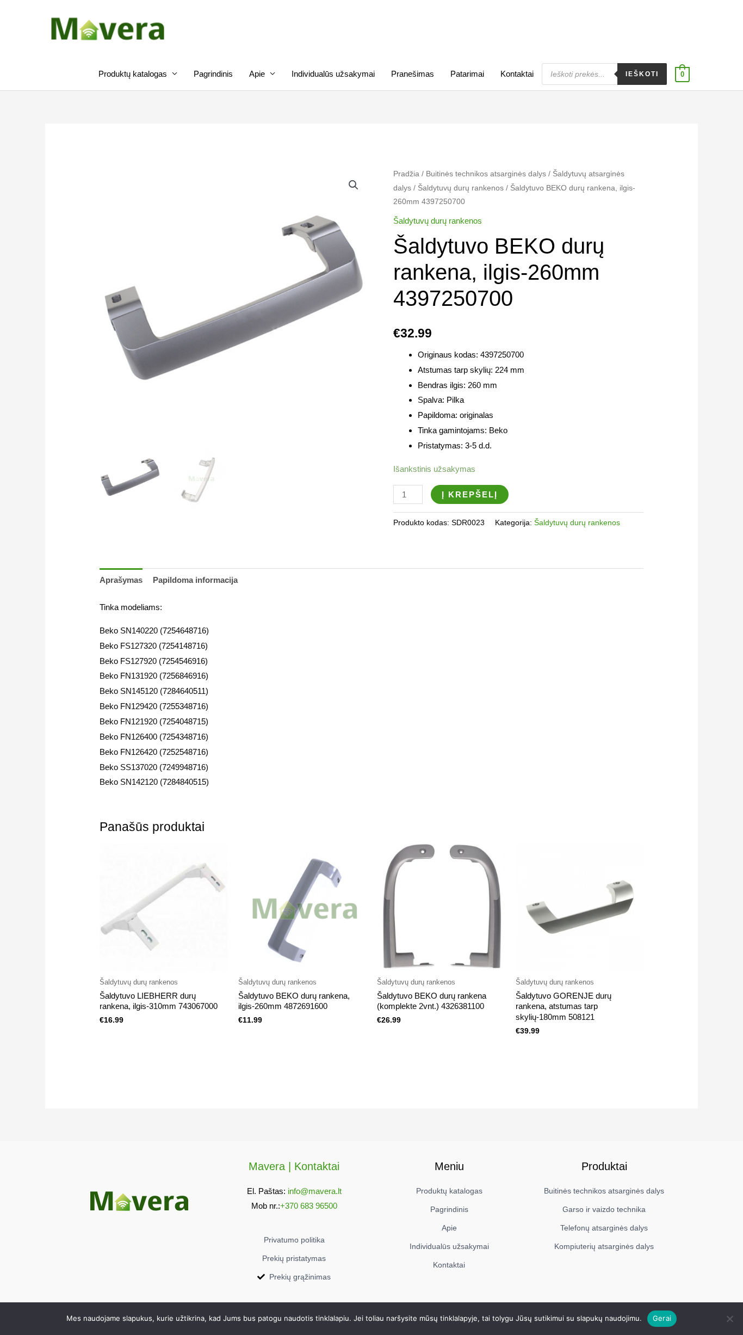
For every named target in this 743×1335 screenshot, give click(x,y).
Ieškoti (642, 74)
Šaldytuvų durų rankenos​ (461, 188)
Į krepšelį (470, 494)
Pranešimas (412, 73)
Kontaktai (517, 73)
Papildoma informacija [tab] (195, 580)
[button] (353, 185)
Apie (257, 73)
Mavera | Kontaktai (294, 1166)
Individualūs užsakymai (333, 73)
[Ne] (729, 1318)
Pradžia (406, 174)
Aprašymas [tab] (121, 580)
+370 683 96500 (308, 1205)
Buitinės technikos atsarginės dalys (486, 174)
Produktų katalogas (132, 73)
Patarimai (467, 73)
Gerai (662, 1318)
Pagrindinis (213, 73)
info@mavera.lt (315, 1191)
